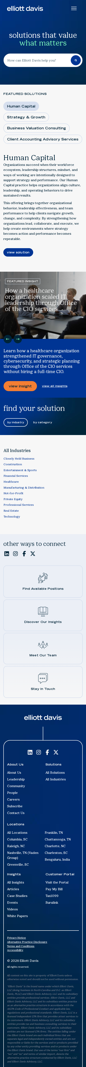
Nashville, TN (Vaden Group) (22, 855)
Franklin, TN (54, 833)
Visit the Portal (57, 882)
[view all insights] (54, 386)
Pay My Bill (54, 889)
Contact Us (15, 813)
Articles (13, 889)
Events (12, 902)
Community (16, 786)
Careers (13, 799)
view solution (18, 252)
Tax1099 (52, 896)
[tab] (21, 106)
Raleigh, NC (16, 846)
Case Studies (17, 896)
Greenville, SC (18, 864)
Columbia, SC (17, 839)
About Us (14, 773)
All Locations (17, 833)
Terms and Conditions (20, 946)
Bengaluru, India (57, 859)
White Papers (17, 916)
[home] (25, 8)
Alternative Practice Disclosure (27, 942)
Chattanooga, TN (58, 839)
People (12, 793)
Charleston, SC (56, 853)
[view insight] (20, 386)
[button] (8, 339)
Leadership (16, 779)
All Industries (56, 779)
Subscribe (15, 806)
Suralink (52, 902)
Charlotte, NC (55, 846)
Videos (12, 909)
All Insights (15, 882)
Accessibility (15, 950)
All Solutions (55, 773)
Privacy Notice (16, 937)
